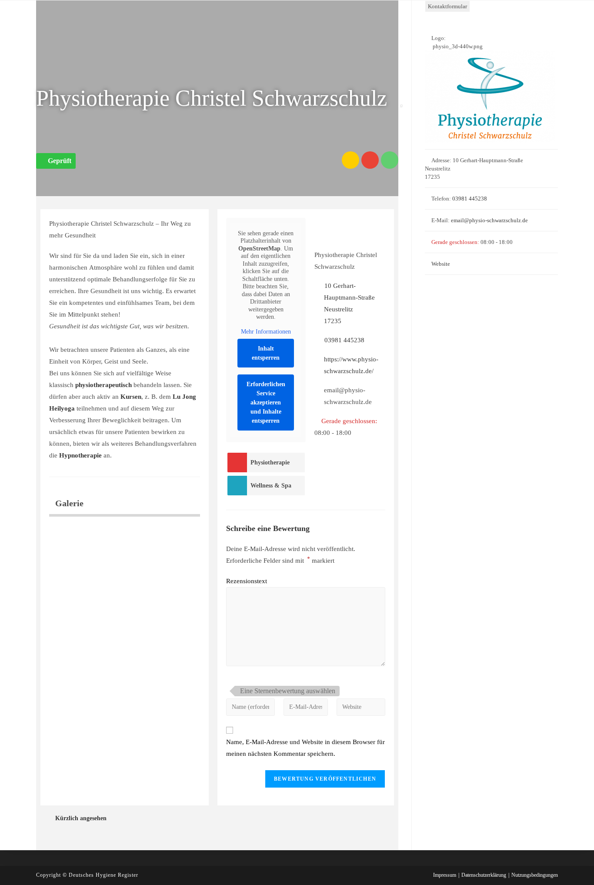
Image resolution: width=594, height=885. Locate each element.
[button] (56, 161)
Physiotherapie (270, 462)
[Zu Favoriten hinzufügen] (403, 101)
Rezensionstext (246, 581)
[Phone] (389, 160)
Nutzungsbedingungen (534, 875)
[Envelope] (370, 160)
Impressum (444, 875)
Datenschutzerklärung (483, 875)
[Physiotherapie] (237, 462)
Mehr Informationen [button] (266, 331)
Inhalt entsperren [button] (266, 353)
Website (440, 263)
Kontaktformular (447, 6)
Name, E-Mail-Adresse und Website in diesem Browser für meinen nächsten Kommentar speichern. (305, 747)
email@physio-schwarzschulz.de (489, 220)
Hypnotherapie (80, 455)
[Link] (350, 160)
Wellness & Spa (270, 485)
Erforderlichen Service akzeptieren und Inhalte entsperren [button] (266, 402)
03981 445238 (344, 340)
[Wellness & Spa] (237, 485)
